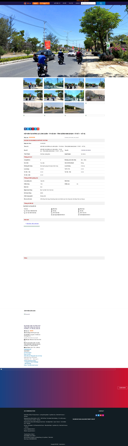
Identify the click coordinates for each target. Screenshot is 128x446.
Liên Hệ (78, 3)
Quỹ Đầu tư (57, 3)
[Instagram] (103, 415)
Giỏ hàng (101, 3)
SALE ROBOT (27, 350)
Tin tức (71, 3)
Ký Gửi (64, 3)
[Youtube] (101, 415)
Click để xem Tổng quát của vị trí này (33, 355)
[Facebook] (96, 415)
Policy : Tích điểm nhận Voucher (31, 365)
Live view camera (27, 352)
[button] (35, 3)
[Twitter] (99, 415)
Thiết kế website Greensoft (71, 444)
